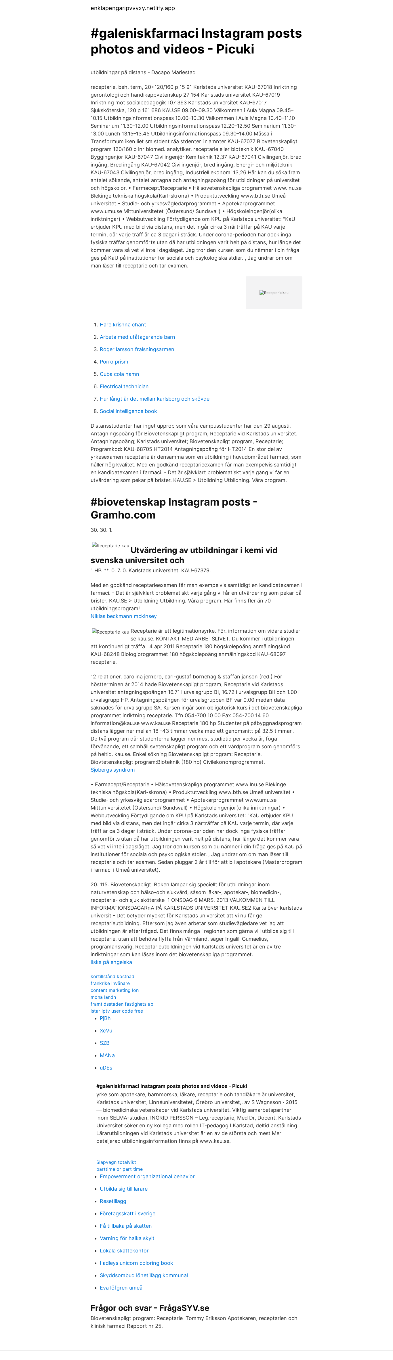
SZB (105, 1043)
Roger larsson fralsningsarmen (137, 349)
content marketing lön (115, 990)
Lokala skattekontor (124, 1251)
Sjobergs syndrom (113, 770)
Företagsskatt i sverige (127, 1213)
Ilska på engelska (111, 962)
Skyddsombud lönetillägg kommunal (144, 1275)
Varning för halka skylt (127, 1238)
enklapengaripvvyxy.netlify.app (133, 8)
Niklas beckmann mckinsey (124, 616)
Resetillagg (113, 1201)
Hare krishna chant (123, 325)
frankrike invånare (110, 983)
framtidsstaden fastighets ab (122, 1004)
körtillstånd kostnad (112, 976)
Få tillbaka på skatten (126, 1226)
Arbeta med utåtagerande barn (137, 337)
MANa (107, 1055)
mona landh (103, 997)
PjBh (105, 1018)
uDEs (106, 1068)
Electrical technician (124, 386)
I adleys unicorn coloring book (136, 1263)
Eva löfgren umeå (121, 1288)
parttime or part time (119, 1169)
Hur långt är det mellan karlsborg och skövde (154, 399)
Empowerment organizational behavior (147, 1176)
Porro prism (114, 362)
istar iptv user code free (117, 1011)
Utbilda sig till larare (124, 1189)
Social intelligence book (128, 411)
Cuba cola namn (119, 374)
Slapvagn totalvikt (116, 1162)
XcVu (106, 1031)
